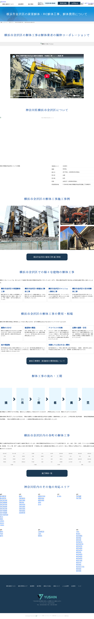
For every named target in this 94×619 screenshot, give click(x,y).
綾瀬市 (1, 519)
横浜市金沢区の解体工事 (29, 22)
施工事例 (30, 4)
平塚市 (1, 533)
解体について (57, 586)
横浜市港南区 (79, 548)
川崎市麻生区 (22, 498)
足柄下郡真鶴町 (3, 512)
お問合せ (75, 3)
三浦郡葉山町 (41, 531)
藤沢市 (1, 535)
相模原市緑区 (41, 498)
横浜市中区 (78, 562)
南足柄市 (40, 535)
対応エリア (11, 22)
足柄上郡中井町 (3, 504)
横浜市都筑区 (79, 556)
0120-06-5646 (50, 3)
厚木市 (1, 517)
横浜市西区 (78, 564)
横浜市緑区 (78, 568)
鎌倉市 (20, 496)
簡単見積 (63, 3)
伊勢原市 (2, 521)
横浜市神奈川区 (79, 544)
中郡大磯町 (78, 496)
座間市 (39, 502)
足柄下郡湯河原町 (4, 514)
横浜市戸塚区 (79, 560)
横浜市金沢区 (79, 546)
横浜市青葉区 (79, 535)
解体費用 (20, 4)
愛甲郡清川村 (3, 498)
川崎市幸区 (21, 502)
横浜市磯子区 (79, 542)
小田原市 (2, 525)
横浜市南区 (78, 571)
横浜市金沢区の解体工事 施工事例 (47, 257)
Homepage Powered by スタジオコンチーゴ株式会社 (47, 615)
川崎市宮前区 (22, 510)
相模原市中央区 (41, 496)
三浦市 (39, 533)
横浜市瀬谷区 (79, 554)
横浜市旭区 (78, 538)
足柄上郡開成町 (3, 502)
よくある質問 (65, 586)
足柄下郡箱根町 (3, 510)
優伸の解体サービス (8, 4)
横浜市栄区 (78, 552)
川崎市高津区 (22, 504)
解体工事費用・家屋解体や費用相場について (47, 361)
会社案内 (73, 586)
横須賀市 (78, 533)
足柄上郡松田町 (3, 506)
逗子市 (39, 504)
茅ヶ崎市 (59, 496)
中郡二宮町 (78, 498)
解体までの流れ (47, 586)
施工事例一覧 (47, 473)
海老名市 (2, 523)
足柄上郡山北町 (3, 508)
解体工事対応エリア (22, 586)
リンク (79, 586)
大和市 (77, 531)
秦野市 (1, 531)
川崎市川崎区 (22, 500)
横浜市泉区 (78, 540)
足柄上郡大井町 (3, 500)
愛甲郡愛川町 (3, 496)
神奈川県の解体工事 (19, 22)
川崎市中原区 (22, 508)
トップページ (4, 22)
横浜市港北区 (79, 550)
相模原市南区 (41, 500)
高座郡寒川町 (22, 512)
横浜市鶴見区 (79, 558)
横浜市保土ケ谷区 (80, 566)
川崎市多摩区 (22, 506)
